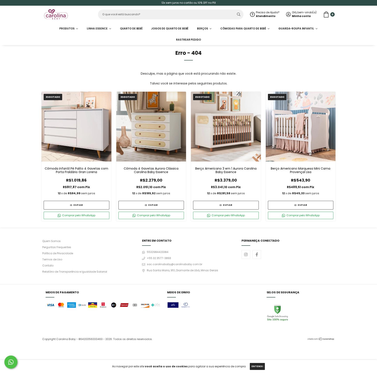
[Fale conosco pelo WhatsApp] (10, 362)
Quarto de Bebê (131, 28)
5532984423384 (157, 252)
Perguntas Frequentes (56, 247)
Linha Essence (97, 28)
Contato (47, 265)
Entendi (257, 366)
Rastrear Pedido (188, 39)
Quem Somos (51, 241)
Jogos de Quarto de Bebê (169, 28)
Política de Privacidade (57, 253)
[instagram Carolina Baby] (246, 254)
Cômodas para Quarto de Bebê (243, 28)
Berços (203, 28)
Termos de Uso (52, 259)
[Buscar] (239, 14)
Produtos (67, 28)
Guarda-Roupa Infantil (296, 28)
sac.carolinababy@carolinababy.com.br (174, 264)
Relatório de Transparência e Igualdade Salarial (74, 271)
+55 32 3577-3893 (159, 258)
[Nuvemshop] (321, 339)
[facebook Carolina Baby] (256, 254)
